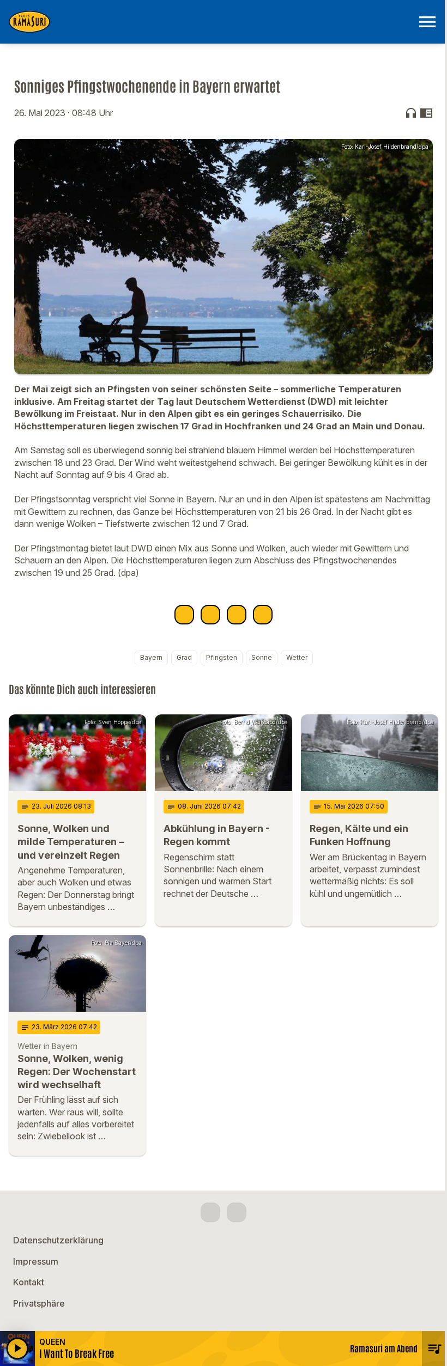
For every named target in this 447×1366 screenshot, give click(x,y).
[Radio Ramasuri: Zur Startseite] (210, 22)
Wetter (296, 657)
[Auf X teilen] (210, 614)
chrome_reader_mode (426, 112)
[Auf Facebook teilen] (184, 614)
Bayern (151, 657)
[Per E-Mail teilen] (262, 614)
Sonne (261, 657)
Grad (184, 657)
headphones (411, 112)
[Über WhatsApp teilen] (236, 614)
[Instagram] (236, 1212)
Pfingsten (221, 657)
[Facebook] (210, 1212)
